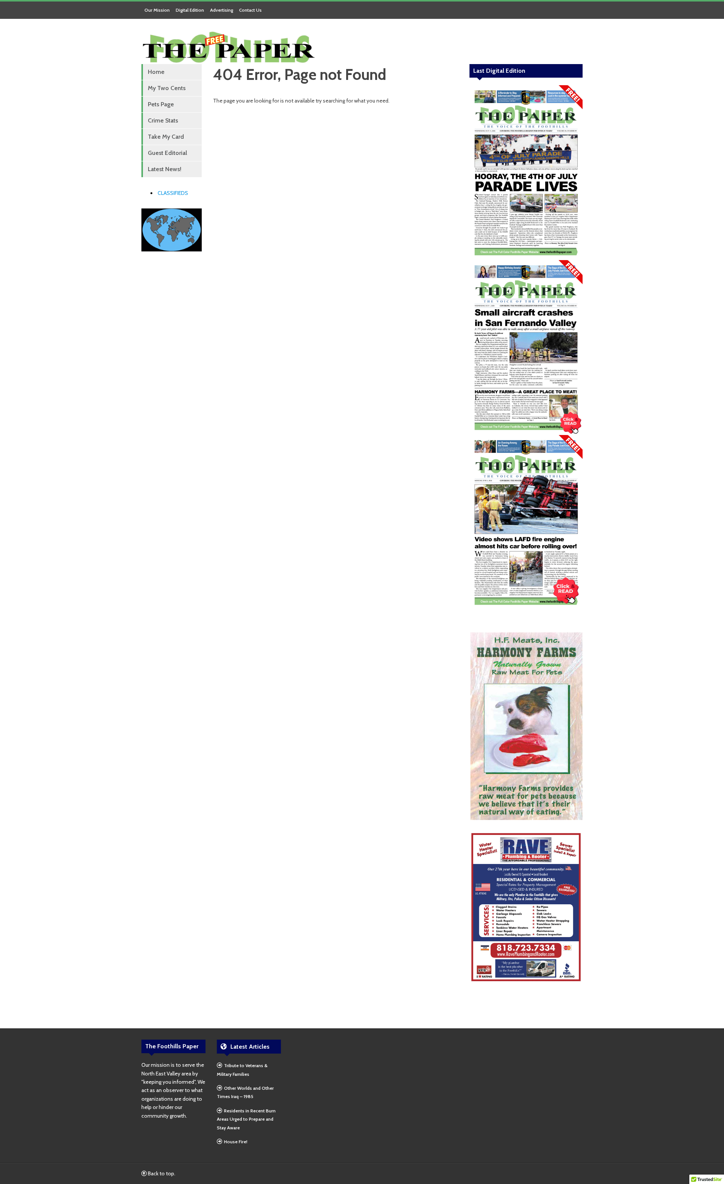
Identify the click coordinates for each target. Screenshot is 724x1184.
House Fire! (235, 1141)
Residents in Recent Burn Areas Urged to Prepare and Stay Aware (246, 1119)
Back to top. (161, 1173)
